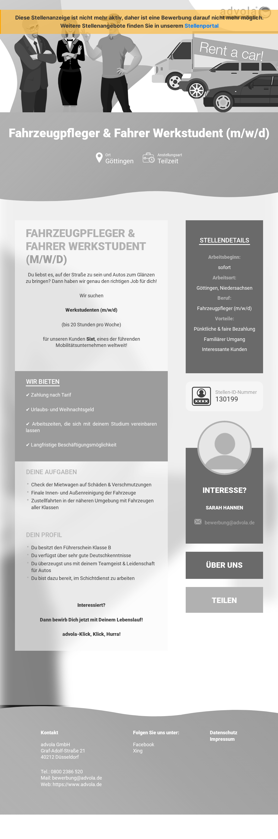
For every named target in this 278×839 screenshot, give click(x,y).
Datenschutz (223, 732)
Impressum (222, 739)
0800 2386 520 (67, 771)
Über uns (224, 565)
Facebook (143, 744)
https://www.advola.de (77, 784)
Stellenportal (202, 26)
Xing (138, 751)
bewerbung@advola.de (230, 522)
